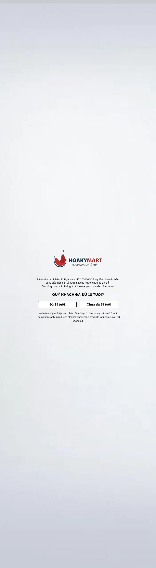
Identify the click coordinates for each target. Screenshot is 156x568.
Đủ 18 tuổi (57, 304)
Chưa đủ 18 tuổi (99, 304)
